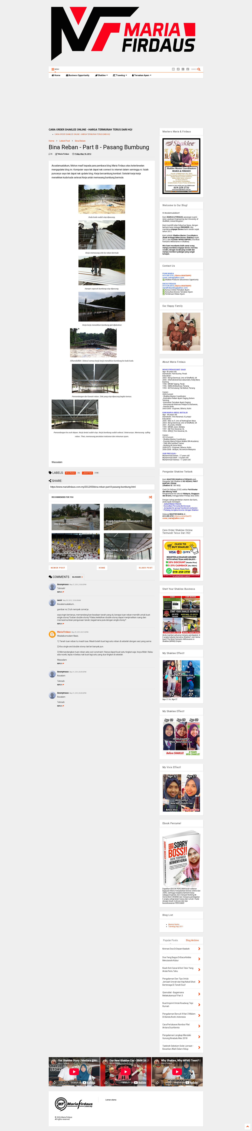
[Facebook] (188, 69)
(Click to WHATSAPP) (182, 286)
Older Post (146, 568)
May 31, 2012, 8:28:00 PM (77, 672)
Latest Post (64, 141)
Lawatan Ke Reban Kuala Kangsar (72, 553)
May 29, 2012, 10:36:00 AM (72, 600)
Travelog (120, 75)
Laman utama (110, 1100)
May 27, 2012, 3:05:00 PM (77, 584)
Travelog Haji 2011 (175, 926)
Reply (59, 592)
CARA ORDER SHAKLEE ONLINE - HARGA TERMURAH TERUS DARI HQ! (82, 134)
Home (57, 75)
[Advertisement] (126, 103)
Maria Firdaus (64, 632)
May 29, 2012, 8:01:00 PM (79, 632)
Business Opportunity (78, 75)
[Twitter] (178, 69)
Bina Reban (80, 141)
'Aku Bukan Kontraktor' (66, 524)
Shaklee (101, 75)
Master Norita (173, 924)
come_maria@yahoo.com (173, 518)
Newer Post (58, 568)
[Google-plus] (183, 69)
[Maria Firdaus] (126, 63)
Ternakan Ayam (141, 75)
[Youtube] (173, 69)
